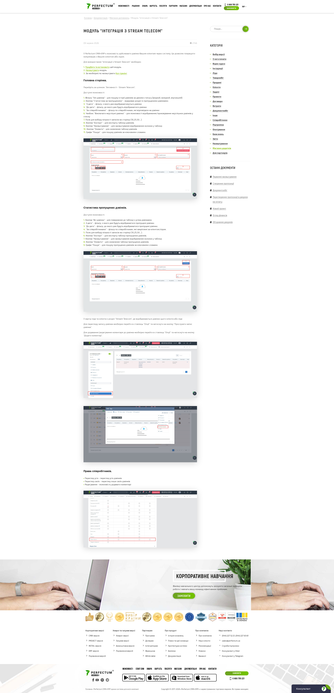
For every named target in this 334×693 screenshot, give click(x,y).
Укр (243, 7)
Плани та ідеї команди (178, 641)
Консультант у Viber (231, 651)
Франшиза (150, 651)
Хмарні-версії (122, 635)
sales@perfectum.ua (231, 641)
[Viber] (102, 680)
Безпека (171, 651)
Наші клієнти (204, 641)
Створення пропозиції (223, 183)
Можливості (123, 6)
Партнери (173, 6)
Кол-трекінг (121, 73)
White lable (150, 656)
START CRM (140, 669)
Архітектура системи (177, 646)
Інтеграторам (151, 646)
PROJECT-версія (96, 641)
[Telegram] (107, 680)
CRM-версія (94, 635)
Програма (150, 635)
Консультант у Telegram (232, 656)
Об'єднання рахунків (223, 222)
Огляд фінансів (220, 215)
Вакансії (202, 656)
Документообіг (220, 190)
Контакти (217, 6)
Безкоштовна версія (125, 646)
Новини (202, 651)
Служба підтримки (230, 646)
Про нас (207, 6)
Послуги (163, 6)
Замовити (231, 8)
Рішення (135, 6)
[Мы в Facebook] (93, 680)
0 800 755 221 (232, 4)
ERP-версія (94, 651)
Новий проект (219, 208)
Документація (195, 6)
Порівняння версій (97, 656)
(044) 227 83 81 (242, 635)
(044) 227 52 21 (228, 635)
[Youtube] (97, 680)
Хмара (145, 6)
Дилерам (149, 641)
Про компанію (205, 635)
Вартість (153, 6)
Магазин (183, 6)
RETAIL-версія (95, 646)
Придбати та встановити (97, 67)
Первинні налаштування (225, 176)
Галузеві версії (122, 641)
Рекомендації (205, 646)
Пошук (246, 29)
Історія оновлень (176, 635)
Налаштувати (92, 70)
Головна (88, 689)
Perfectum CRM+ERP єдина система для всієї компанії (116, 689)
